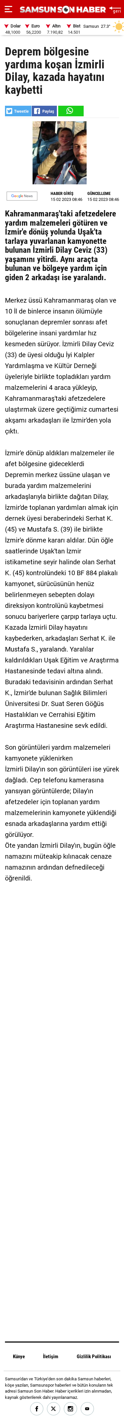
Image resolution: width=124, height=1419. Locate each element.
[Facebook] (37, 1409)
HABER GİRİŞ (62, 193)
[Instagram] (70, 1409)
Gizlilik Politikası (94, 1357)
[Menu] (8, 9)
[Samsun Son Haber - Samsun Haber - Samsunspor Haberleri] (62, 10)
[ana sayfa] (115, 9)
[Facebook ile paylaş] (44, 111)
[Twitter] (54, 1409)
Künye (19, 1357)
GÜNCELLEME (98, 193)
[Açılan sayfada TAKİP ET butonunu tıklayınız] (22, 196)
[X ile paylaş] (18, 111)
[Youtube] (87, 1409)
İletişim (50, 1357)
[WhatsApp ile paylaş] (70, 111)
